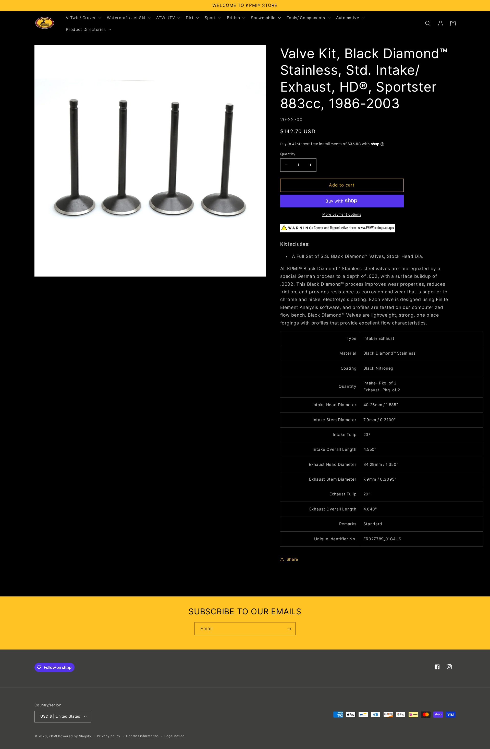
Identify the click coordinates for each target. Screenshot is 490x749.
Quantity (288, 154)
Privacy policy (108, 736)
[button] (83, 17)
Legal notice (174, 736)
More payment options (341, 214)
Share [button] (292, 559)
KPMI (53, 736)
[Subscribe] (289, 628)
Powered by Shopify (74, 736)
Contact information (142, 736)
